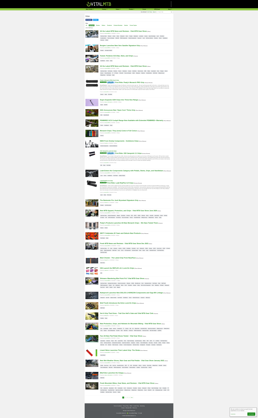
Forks (102, 342)
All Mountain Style (158, 390)
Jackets (144, 365)
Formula (128, 215)
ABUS (107, 287)
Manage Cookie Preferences (129, 410)
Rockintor (162, 36)
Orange (150, 248)
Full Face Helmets (149, 38)
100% (151, 340)
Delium (110, 285)
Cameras (102, 40)
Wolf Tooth (155, 73)
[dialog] (243, 412)
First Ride (110, 94)
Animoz (150, 367)
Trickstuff (121, 73)
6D (133, 328)
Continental (119, 328)
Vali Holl (105, 104)
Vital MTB (106, 305)
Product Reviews (118, 25)
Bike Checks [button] (89, 9)
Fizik (153, 285)
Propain (130, 36)
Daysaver (139, 38)
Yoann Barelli (106, 115)
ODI (101, 165)
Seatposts (133, 342)
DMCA (131, 405)
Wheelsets (148, 297)
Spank (110, 328)
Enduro (105, 330)
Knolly (161, 215)
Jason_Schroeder (108, 102)
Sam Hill (107, 297)
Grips (111, 60)
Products (109, 25)
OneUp (106, 143)
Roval (145, 390)
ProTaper (162, 285)
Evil (153, 390)
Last (138, 248)
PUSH (164, 248)
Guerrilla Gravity (138, 340)
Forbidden (128, 248)
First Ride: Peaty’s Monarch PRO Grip (129, 82)
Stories (126, 25)
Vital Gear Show (104, 36)
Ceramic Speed (135, 250)
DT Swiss (116, 73)
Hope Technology (152, 36)
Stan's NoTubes (125, 367)
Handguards (142, 344)
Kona (158, 71)
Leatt (144, 38)
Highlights (91, 25)
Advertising (142, 405)
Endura (111, 287)
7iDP (147, 340)
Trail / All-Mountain (111, 330)
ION (130, 328)
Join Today (149, 11)
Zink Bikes (134, 71)
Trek (101, 388)
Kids (122, 330)
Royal (112, 340)
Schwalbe (164, 388)
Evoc (143, 283)
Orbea (118, 36)
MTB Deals (157, 9)
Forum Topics (133, 25)
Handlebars (165, 38)
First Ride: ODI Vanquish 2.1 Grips (128, 153)
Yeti (113, 285)
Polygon (161, 71)
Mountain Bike (129, 407)
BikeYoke (126, 330)
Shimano (109, 36)
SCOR (154, 248)
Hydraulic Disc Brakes (112, 283)
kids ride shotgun (153, 330)
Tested (106, 227)
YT (112, 73)
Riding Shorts (151, 217)
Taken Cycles (140, 71)
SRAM (139, 215)
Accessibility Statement (121, 413)
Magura (118, 215)
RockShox (123, 215)
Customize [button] (233, 414)
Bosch (166, 71)
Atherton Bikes (132, 367)
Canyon (145, 36)
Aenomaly (153, 344)
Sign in (154, 11)
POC (116, 340)
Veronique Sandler (108, 50)
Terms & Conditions (118, 405)
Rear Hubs (149, 365)
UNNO (146, 248)
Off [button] (141, 413)
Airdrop (120, 248)
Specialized (153, 71)
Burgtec (102, 50)
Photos (98, 25)
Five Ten (114, 365)
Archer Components (127, 344)
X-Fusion (168, 248)
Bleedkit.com (137, 283)
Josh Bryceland (108, 205)
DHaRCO (149, 390)
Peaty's (119, 71)
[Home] (99, 4)
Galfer (133, 73)
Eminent (109, 344)
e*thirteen (108, 340)
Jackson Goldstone (113, 145)
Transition (134, 248)
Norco (127, 36)
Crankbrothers (103, 38)
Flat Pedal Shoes (160, 250)
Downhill (160, 365)
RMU (145, 71)
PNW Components (123, 38)
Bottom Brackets (136, 297)
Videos (103, 25)
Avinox (114, 36)
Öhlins (144, 340)
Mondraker (136, 36)
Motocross (134, 407)
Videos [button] (118, 9)
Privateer (115, 248)
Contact (123, 407)
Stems (160, 38)
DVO (132, 215)
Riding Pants (103, 75)
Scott (126, 285)
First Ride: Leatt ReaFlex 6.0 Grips (120, 183)
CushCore (131, 330)
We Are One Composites (145, 285)
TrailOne (102, 318)
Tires (101, 330)
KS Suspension (128, 250)
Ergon (102, 104)
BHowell (106, 315)
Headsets (142, 297)
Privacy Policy (126, 405)
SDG (101, 115)
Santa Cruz (106, 388)
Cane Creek (159, 248)
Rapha (119, 392)
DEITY (135, 215)
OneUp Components (132, 38)
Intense (102, 73)
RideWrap (157, 285)
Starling (165, 215)
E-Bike (106, 40)
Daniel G (106, 202)
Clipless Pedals (122, 175)
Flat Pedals (109, 75)
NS (106, 344)
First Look (109, 194)
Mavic (147, 215)
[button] (88, 20)
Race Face (103, 262)
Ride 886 (117, 38)
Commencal (129, 388)
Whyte (149, 71)
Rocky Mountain (108, 73)
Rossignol (148, 344)
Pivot (125, 340)
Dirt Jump (151, 342)
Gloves (156, 217)
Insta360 (151, 215)
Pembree (156, 38)
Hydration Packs (153, 250)
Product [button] (131, 9)
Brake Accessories (121, 283)
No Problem (251, 414)
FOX (110, 365)
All (86, 25)
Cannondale (105, 328)
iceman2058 (107, 33)
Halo (160, 388)
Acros (122, 250)
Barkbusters (159, 344)
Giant (140, 250)
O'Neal (149, 388)
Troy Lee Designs (111, 38)
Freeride (117, 330)
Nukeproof (122, 36)
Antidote (138, 367)
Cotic (111, 248)
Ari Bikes (157, 340)
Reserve (114, 392)
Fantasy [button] (104, 9)
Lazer (158, 36)
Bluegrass (138, 73)
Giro (101, 328)
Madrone (143, 73)
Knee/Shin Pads (137, 217)
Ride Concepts (115, 344)
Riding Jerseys (161, 73)
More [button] (169, 9)
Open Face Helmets (152, 328)
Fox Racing (110, 71)
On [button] (139, 413)
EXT (106, 217)
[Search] (171, 12)
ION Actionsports (111, 217)
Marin (122, 285)
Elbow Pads (137, 328)
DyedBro (159, 330)
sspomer (106, 270)
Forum (144, 9)
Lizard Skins (120, 340)
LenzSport (141, 36)
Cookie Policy (136, 405)
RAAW (124, 248)
